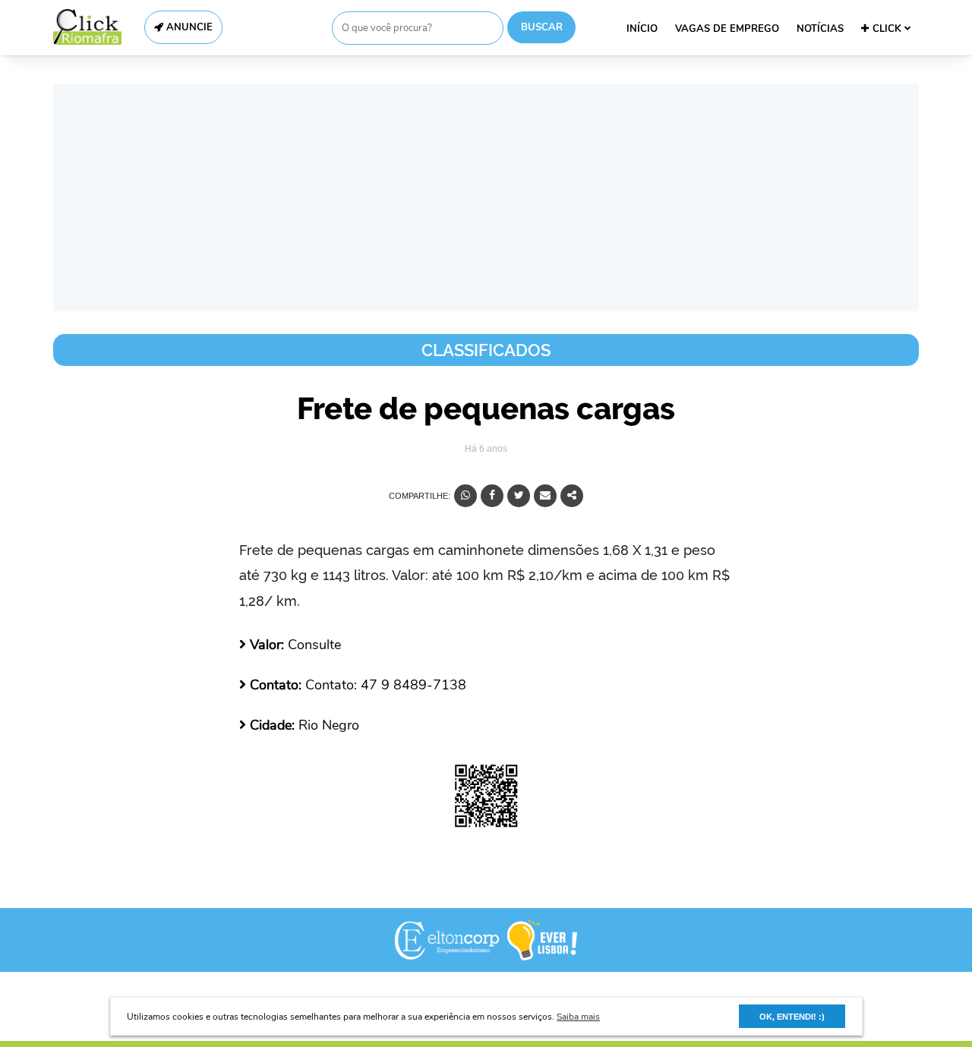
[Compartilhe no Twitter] (518, 495)
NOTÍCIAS (820, 29)
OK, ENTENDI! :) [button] (792, 1016)
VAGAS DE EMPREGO (727, 29)
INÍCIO (642, 29)
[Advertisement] (486, 197)
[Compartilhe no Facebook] (492, 495)
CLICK (888, 29)
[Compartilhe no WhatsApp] (465, 495)
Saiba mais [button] (578, 1017)
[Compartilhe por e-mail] (545, 495)
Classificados (486, 350)
